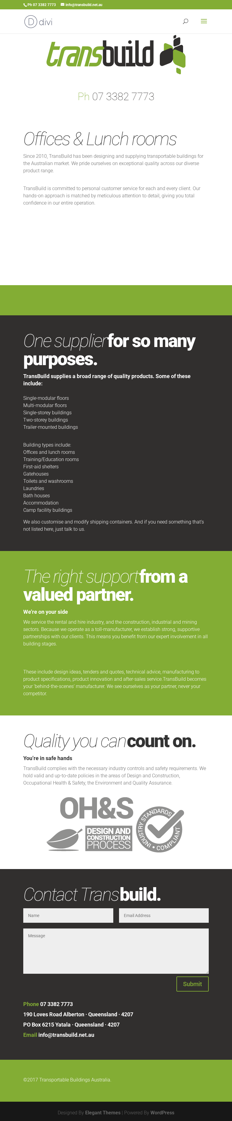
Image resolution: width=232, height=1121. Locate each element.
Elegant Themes (103, 1113)
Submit (192, 984)
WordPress (162, 1113)
